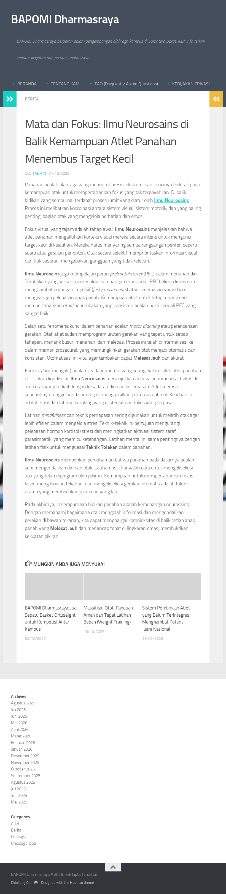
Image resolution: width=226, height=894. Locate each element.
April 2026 (19, 729)
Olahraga (18, 836)
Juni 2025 (19, 795)
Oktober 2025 (23, 769)
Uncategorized (23, 843)
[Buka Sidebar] (10, 99)
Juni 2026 (19, 716)
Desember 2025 (25, 755)
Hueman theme (82, 883)
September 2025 (25, 775)
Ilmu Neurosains (171, 200)
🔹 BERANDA (24, 83)
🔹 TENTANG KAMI (62, 83)
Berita (32, 99)
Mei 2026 (19, 722)
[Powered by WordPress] (36, 882)
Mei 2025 (19, 802)
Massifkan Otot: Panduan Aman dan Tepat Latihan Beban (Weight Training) (108, 615)
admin (40, 173)
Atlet (15, 823)
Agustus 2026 (23, 703)
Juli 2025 (18, 788)
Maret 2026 (21, 736)
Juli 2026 (18, 709)
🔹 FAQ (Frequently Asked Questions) (123, 83)
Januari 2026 (21, 749)
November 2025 (25, 762)
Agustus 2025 (23, 782)
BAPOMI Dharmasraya (65, 19)
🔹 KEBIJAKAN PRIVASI (188, 83)
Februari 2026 (23, 742)
